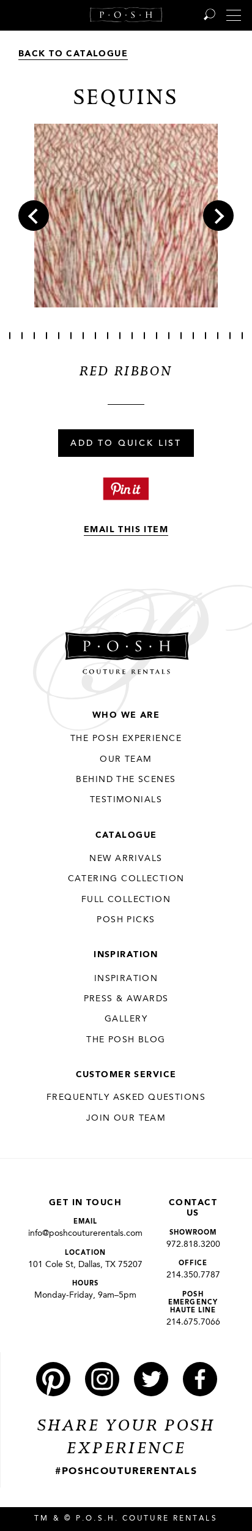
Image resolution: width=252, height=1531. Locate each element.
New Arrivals (125, 858)
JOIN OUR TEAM (126, 1118)
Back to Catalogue (73, 54)
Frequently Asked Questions (126, 1097)
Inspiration (126, 954)
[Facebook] (200, 1379)
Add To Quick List (126, 444)
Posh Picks (126, 920)
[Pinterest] (53, 1379)
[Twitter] (151, 1379)
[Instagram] (102, 1379)
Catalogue (126, 835)
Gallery (126, 1019)
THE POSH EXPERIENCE (126, 738)
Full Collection (126, 899)
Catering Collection (126, 879)
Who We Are (126, 715)
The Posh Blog (125, 1040)
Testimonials (126, 800)
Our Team (126, 759)
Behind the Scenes (126, 779)
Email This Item (126, 529)
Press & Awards (126, 999)
